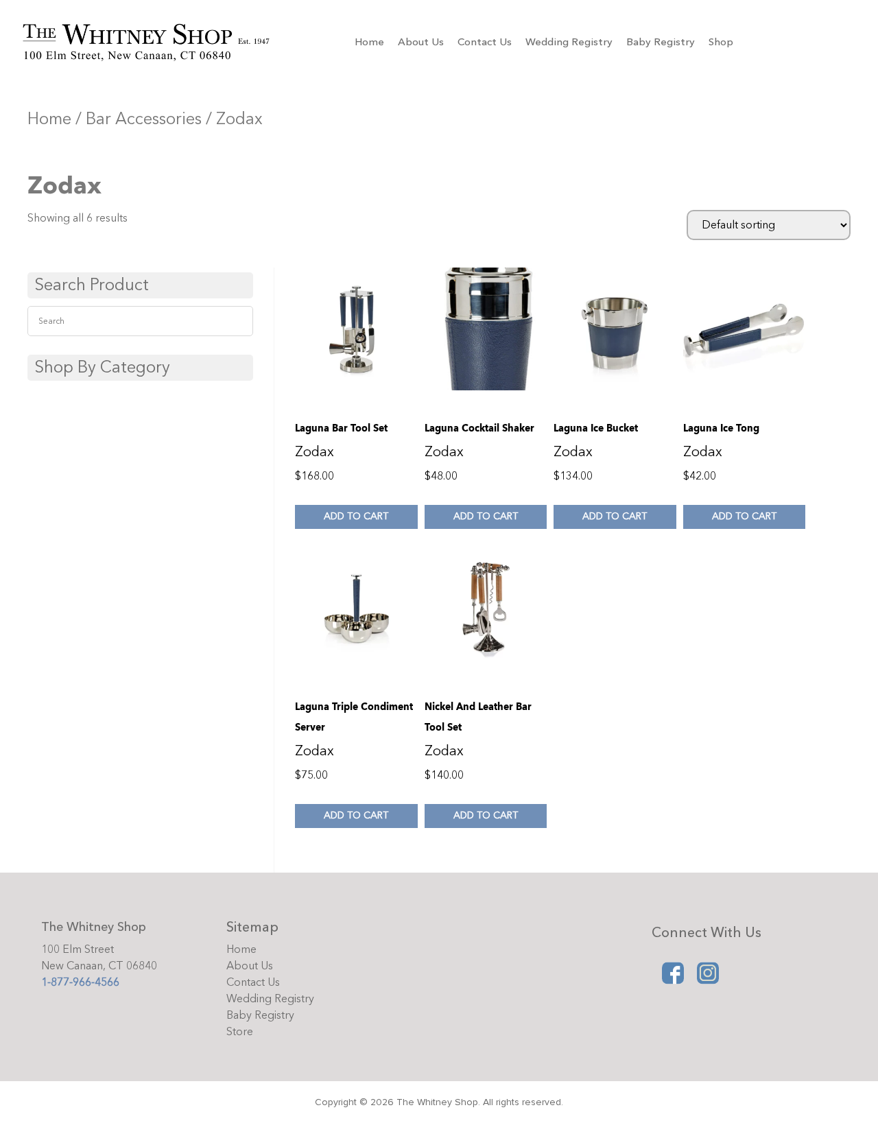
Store (239, 1031)
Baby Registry (660, 42)
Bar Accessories (144, 119)
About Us (421, 42)
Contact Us (485, 42)
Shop (721, 42)
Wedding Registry (569, 42)
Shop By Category (102, 367)
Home (369, 42)
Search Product (91, 285)
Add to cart (356, 516)
